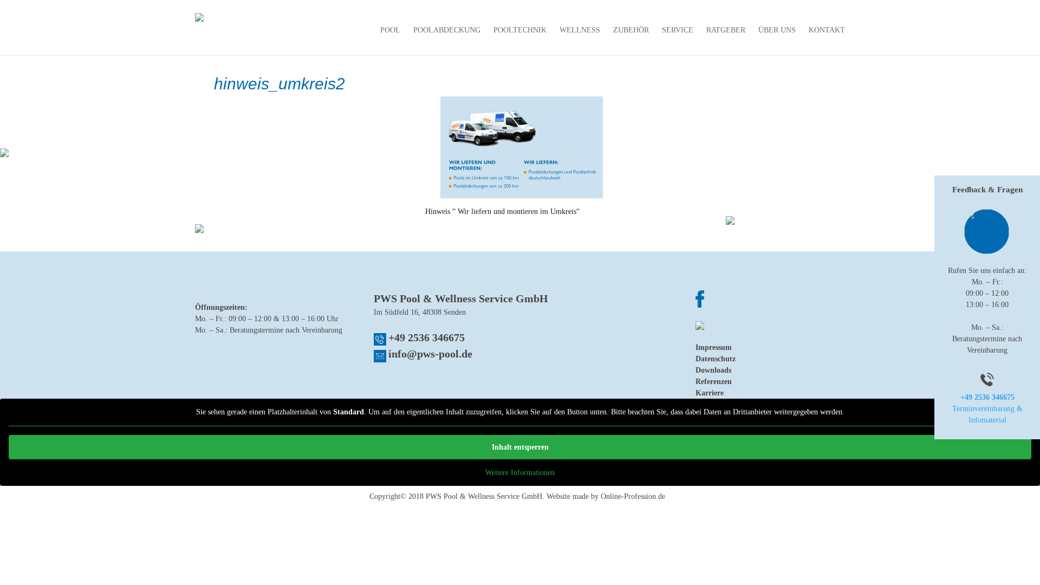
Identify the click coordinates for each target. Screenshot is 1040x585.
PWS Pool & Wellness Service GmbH (484, 496)
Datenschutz (716, 359)
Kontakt (827, 30)
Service (677, 30)
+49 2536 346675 (426, 337)
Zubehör (631, 30)
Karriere (710, 393)
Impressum (714, 347)
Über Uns (777, 30)
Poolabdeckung (446, 30)
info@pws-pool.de (430, 354)
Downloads (713, 370)
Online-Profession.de (633, 496)
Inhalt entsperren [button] (520, 447)
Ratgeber (725, 30)
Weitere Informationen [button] (520, 473)
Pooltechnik (520, 30)
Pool (390, 30)
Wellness (580, 30)
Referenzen (714, 382)
